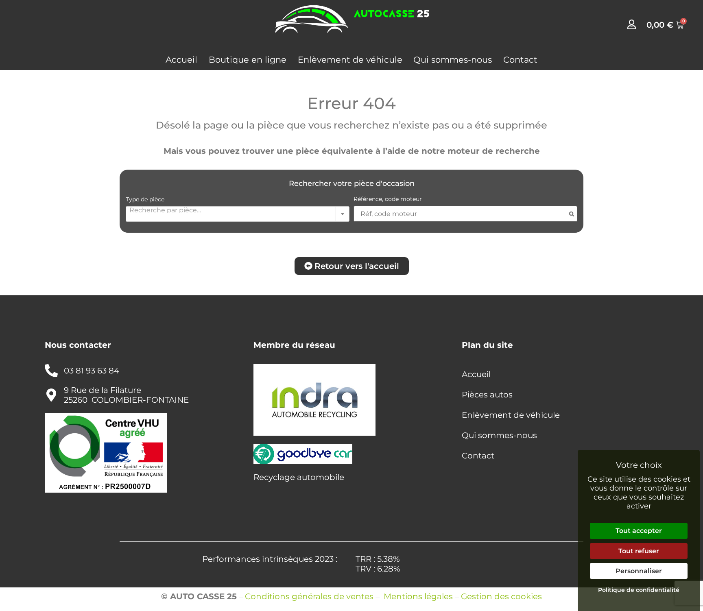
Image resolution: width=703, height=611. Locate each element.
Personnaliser (639, 571)
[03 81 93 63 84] (51, 370)
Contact (520, 60)
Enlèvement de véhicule (350, 60)
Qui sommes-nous (452, 60)
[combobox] (237, 214)
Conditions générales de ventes (309, 596)
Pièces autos (487, 394)
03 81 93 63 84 (91, 370)
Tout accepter (639, 531)
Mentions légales (418, 596)
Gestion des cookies (501, 596)
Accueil (181, 60)
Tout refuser (638, 551)
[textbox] (237, 210)
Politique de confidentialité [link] (638, 590)
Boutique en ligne (247, 60)
